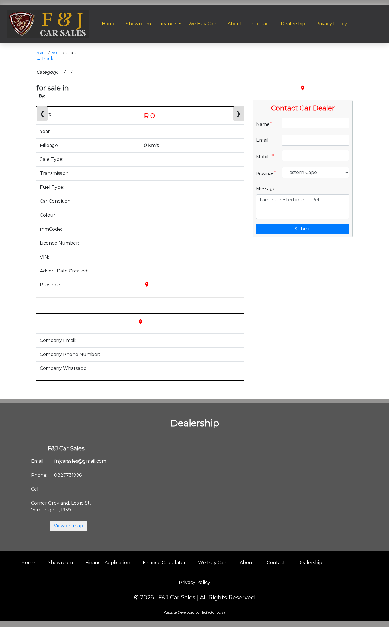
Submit (302, 228)
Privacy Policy (194, 582)
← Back (45, 58)
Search (42, 52)
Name (264, 123)
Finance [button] (167, 23)
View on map (68, 525)
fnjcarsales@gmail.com (80, 461)
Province (266, 172)
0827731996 (68, 475)
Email (262, 140)
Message (266, 188)
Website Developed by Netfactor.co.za (194, 612)
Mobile (265, 156)
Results (56, 52)
